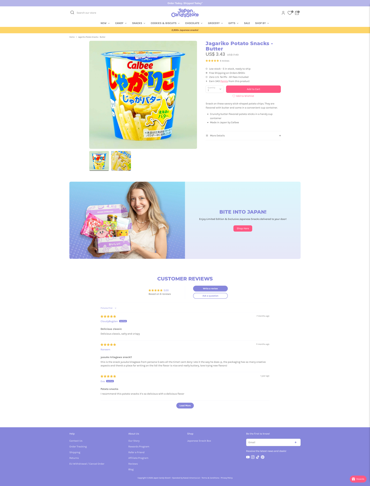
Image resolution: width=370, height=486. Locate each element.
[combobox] (88, 13)
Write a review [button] (210, 288)
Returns (74, 458)
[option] (185, 30)
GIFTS (232, 23)
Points (224, 81)
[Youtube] (248, 457)
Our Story (133, 440)
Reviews (133, 463)
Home (72, 37)
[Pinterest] (262, 457)
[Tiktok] (257, 457)
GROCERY (214, 23)
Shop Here (243, 228)
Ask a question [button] (210, 295)
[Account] (283, 13)
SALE (247, 23)
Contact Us (75, 440)
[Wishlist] (290, 13)
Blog (131, 469)
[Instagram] (253, 457)
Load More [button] (185, 405)
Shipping (74, 452)
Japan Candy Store (161, 478)
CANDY (119, 23)
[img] (108, 316)
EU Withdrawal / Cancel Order (86, 463)
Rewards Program (138, 446)
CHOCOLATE (192, 23)
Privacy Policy (227, 478)
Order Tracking (78, 446)
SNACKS (137, 23)
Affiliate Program (138, 458)
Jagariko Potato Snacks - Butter (91, 37)
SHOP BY (261, 23)
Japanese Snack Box (199, 440)
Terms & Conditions (210, 478)
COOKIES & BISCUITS (164, 23)
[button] (212, 60)
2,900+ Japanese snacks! (185, 30)
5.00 (166, 290)
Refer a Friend (136, 452)
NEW (104, 23)
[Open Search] (72, 12)
